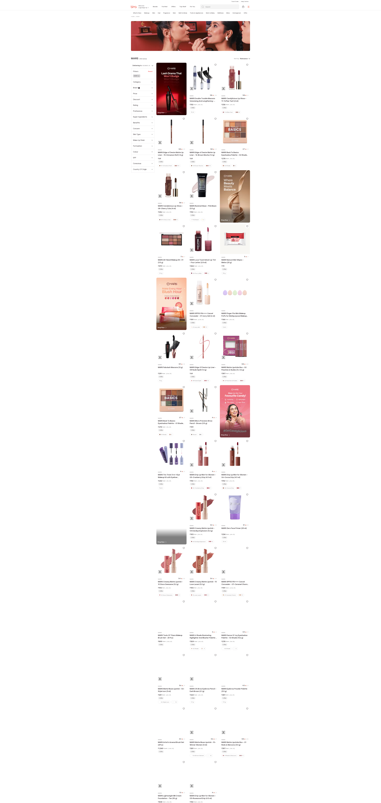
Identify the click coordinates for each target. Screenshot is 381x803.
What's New (137, 13)
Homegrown (237, 13)
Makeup (146, 13)
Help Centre (244, 1)
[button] (141, 13)
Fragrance (166, 13)
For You (192, 7)
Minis (228, 13)
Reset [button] (150, 71)
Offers (173, 7)
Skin (153, 13)
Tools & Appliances (196, 13)
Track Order (235, 1)
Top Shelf (182, 7)
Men (174, 13)
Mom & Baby (210, 13)
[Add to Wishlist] (215, 65)
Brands (155, 7)
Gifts (245, 13)
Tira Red (164, 7)
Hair (159, 13)
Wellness (220, 13)
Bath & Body (183, 13)
